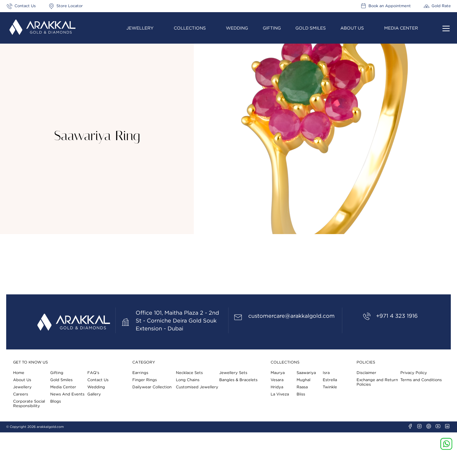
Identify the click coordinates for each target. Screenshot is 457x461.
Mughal (303, 380)
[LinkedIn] (447, 426)
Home (18, 373)
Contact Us (25, 6)
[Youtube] (438, 426)
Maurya (278, 373)
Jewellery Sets (233, 373)
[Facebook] (410, 426)
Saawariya (306, 373)
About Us (352, 28)
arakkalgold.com (50, 427)
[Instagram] (419, 426)
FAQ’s (93, 373)
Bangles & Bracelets (238, 380)
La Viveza (280, 394)
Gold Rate (441, 6)
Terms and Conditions (421, 380)
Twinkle (330, 387)
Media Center (401, 28)
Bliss (301, 394)
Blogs (55, 401)
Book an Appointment (389, 6)
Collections (190, 28)
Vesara (277, 380)
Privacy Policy (413, 373)
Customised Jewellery (197, 387)
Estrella (330, 380)
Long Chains (187, 380)
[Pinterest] (428, 426)
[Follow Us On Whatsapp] (446, 444)
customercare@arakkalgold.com (291, 316)
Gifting (272, 28)
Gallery (94, 394)
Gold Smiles (310, 28)
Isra (326, 373)
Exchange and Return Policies (377, 382)
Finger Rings (144, 380)
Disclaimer (366, 373)
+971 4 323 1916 (397, 316)
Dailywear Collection (152, 387)
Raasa (302, 387)
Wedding (237, 28)
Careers (20, 394)
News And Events (67, 394)
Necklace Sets (189, 373)
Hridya (277, 387)
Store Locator (69, 6)
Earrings (140, 373)
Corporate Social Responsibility (29, 404)
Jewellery (140, 28)
